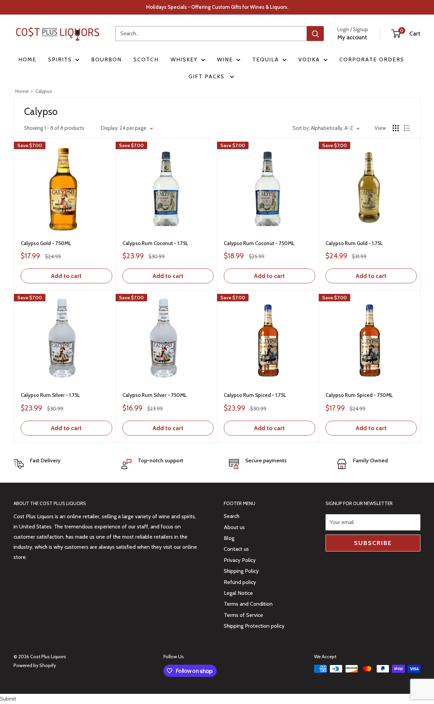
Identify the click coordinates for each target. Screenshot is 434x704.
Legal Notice (238, 593)
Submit (8, 699)
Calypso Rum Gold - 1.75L (354, 243)
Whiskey (184, 59)
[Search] (315, 33)
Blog (229, 538)
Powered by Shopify (35, 665)
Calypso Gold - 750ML (46, 243)
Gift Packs (207, 76)
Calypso (43, 91)
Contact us (236, 549)
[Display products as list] (407, 128)
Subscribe (373, 543)
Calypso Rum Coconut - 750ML (259, 243)
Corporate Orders (371, 59)
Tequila (265, 59)
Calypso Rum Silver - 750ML (154, 395)
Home (27, 59)
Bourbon (106, 59)
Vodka (309, 59)
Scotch (146, 59)
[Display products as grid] (396, 128)
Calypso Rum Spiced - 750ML (359, 395)
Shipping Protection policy (254, 626)
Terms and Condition (248, 604)
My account (352, 37)
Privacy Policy (240, 560)
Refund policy (240, 582)
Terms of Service (243, 615)
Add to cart (66, 276)
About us (234, 527)
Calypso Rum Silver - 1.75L (50, 395)
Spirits (60, 59)
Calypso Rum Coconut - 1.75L (155, 243)
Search (231, 516)
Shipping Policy (241, 571)
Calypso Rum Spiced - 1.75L (255, 395)
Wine (225, 59)
